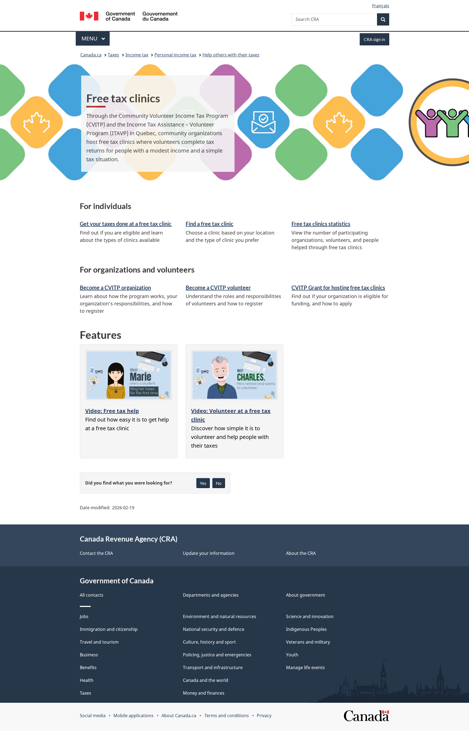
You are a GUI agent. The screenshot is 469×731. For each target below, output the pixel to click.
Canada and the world (205, 680)
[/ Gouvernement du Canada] (129, 17)
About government (305, 595)
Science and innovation (310, 616)
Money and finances (203, 693)
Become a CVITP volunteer (218, 287)
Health (86, 680)
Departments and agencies (211, 595)
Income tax (136, 55)
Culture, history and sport (209, 642)
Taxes (113, 55)
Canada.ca (91, 55)
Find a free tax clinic (209, 223)
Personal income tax (175, 55)
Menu (90, 38)
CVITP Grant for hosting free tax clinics (338, 287)
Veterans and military (308, 642)
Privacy (264, 716)
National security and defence (213, 629)
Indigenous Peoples (306, 629)
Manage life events (305, 667)
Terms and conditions (226, 716)
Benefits (88, 667)
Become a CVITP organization (115, 287)
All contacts (91, 595)
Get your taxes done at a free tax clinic (126, 223)
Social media (93, 716)
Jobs (84, 616)
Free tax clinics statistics (320, 223)
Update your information (208, 553)
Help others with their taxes (230, 55)
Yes (203, 483)
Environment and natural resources (219, 616)
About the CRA (301, 553)
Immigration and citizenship (109, 629)
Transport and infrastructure (213, 667)
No (218, 483)
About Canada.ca (178, 716)
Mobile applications (133, 716)
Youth (292, 655)
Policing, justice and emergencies (217, 655)
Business (89, 655)
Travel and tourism (99, 642)
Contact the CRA (96, 553)
